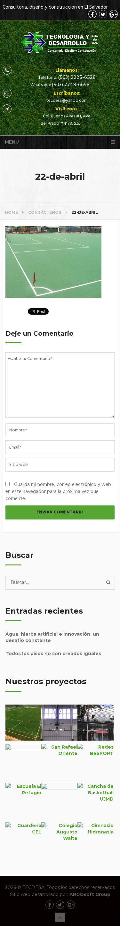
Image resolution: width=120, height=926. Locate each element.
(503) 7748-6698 (71, 85)
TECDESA (33, 887)
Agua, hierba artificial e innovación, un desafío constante (52, 637)
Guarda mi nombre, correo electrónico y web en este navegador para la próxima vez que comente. (58, 492)
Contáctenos (44, 212)
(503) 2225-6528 (77, 77)
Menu (12, 142)
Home (11, 212)
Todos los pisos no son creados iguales (53, 653)
